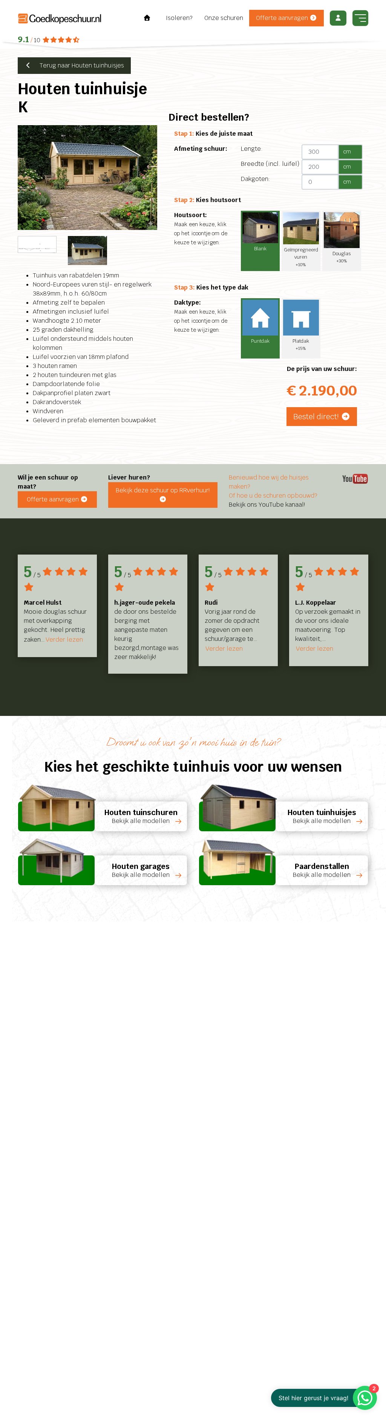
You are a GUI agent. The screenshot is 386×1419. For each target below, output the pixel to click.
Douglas (341, 257)
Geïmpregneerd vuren (301, 257)
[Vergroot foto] (87, 177)
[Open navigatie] (360, 18)
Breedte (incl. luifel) (270, 164)
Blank (260, 248)
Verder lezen (64, 640)
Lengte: (252, 149)
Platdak (301, 344)
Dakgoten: (255, 179)
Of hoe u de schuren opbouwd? (273, 496)
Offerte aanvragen (282, 18)
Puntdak (260, 341)
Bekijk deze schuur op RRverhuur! (163, 490)
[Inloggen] (338, 18)
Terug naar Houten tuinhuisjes (78, 65)
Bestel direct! (317, 416)
